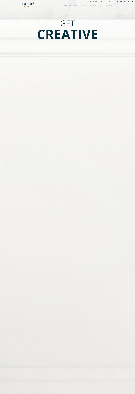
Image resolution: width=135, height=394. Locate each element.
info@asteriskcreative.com (106, 2)
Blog (101, 5)
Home (65, 5)
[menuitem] (65, 5)
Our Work (93, 5)
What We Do (84, 5)
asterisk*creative (28, 4)
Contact (109, 5)
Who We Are (73, 5)
